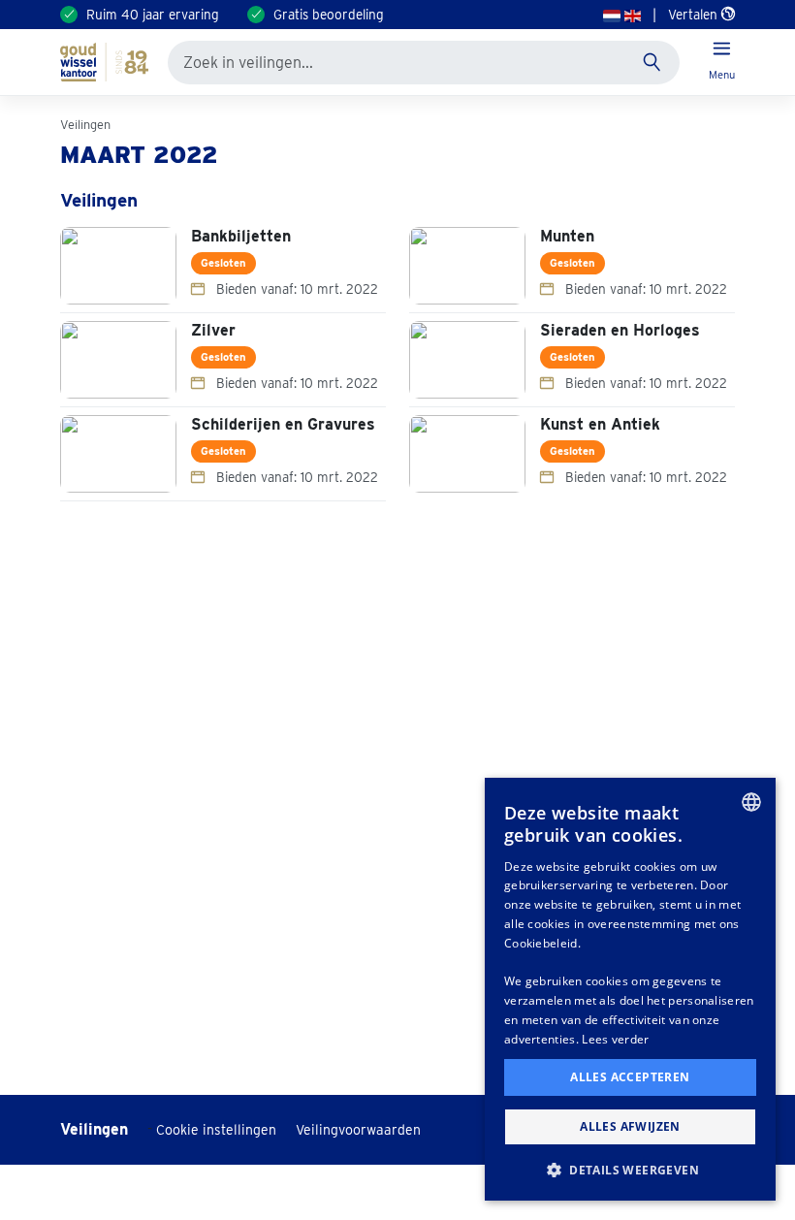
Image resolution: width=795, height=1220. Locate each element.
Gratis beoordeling (328, 14)
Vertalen (694, 14)
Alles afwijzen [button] (630, 1126)
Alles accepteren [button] (629, 1077)
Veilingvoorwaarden (358, 1130)
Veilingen (85, 124)
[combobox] (751, 802)
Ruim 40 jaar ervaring (152, 14)
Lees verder (615, 1039)
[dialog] (630, 989)
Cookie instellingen (216, 1130)
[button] (630, 1169)
